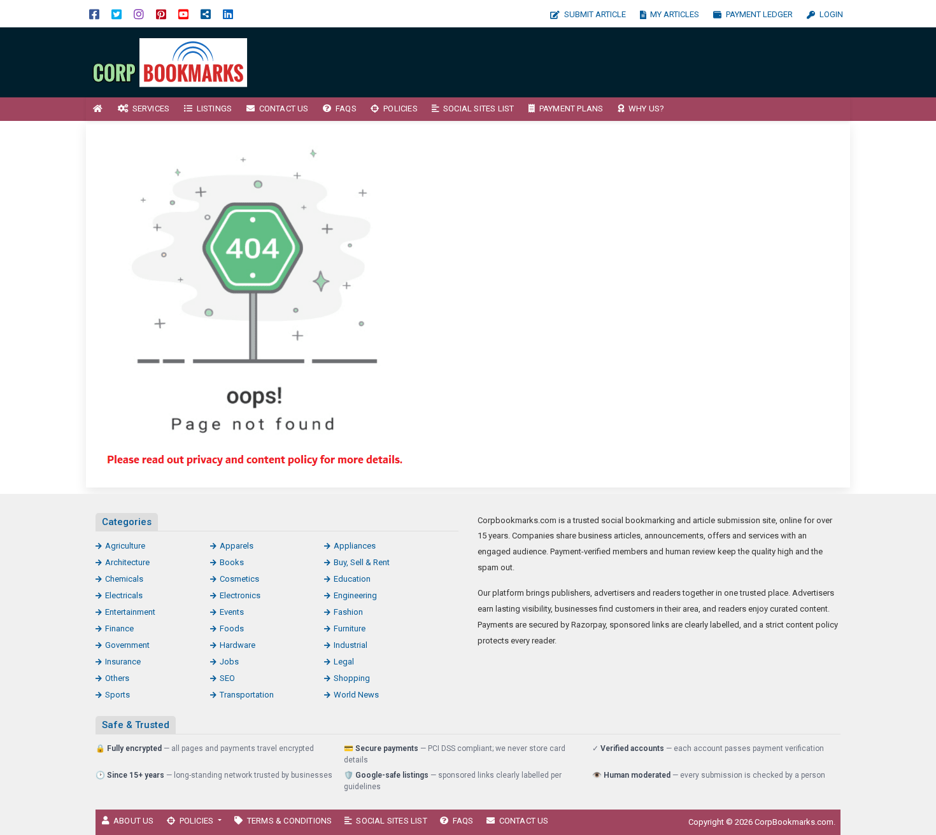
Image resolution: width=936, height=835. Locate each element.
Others (117, 678)
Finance (119, 628)
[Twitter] (116, 13)
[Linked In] (228, 13)
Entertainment (130, 612)
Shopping (352, 678)
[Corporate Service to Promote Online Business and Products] (172, 61)
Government (127, 645)
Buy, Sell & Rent (362, 562)
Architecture (127, 562)
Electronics (240, 595)
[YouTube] (183, 13)
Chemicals (124, 579)
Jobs (229, 661)
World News (356, 694)
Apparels (236, 546)
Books (232, 562)
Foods (232, 628)
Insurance (123, 661)
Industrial (350, 645)
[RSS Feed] (206, 13)
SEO (227, 678)
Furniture (349, 628)
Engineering (355, 595)
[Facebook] (94, 13)
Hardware (237, 645)
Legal (344, 661)
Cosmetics (239, 579)
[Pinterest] (161, 13)
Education (352, 579)
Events (232, 612)
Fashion (348, 612)
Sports (117, 694)
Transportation (247, 694)
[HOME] (98, 109)
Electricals (124, 595)
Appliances (355, 546)
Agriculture (125, 546)
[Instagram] (139, 13)
